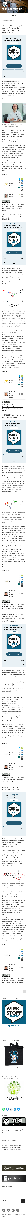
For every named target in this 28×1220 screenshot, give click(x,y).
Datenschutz (12, 1190)
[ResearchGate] (19, 183)
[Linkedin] (21, 186)
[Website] (21, 394)
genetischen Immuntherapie (17, 93)
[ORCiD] (21, 179)
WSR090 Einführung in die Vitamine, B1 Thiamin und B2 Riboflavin (12, 217)
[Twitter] (19, 179)
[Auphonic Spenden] (21, 190)
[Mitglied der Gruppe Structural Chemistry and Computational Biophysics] (19, 186)
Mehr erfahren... (18, 1149)
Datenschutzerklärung (7, 1214)
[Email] (21, 195)
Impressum (5, 1190)
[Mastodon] (21, 181)
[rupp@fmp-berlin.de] (21, 183)
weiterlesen (5, 174)
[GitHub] (19, 181)
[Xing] (19, 188)
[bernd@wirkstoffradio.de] (21, 188)
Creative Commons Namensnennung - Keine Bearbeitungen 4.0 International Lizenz (12, 208)
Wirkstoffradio (12, 9)
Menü (14, 15)
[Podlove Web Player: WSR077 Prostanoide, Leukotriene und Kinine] (14, 814)
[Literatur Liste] (21, 197)
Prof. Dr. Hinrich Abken (11, 91)
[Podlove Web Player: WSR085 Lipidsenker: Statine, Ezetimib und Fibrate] (14, 441)
